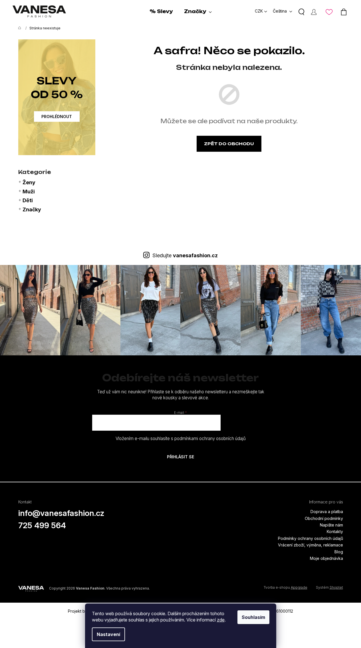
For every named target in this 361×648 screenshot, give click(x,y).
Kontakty (335, 531)
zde (221, 620)
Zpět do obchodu (229, 143)
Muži (29, 192)
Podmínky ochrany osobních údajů (310, 538)
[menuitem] (161, 11)
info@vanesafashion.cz (61, 513)
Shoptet (336, 587)
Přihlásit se (180, 456)
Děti (28, 200)
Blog (338, 551)
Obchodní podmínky (324, 518)
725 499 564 (42, 525)
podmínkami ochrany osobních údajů (210, 438)
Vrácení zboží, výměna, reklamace (310, 544)
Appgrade (299, 587)
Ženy (29, 182)
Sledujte (185, 255)
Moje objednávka (326, 558)
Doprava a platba (326, 511)
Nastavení (108, 634)
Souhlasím (253, 617)
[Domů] (18, 28)
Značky (32, 209)
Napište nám (331, 525)
